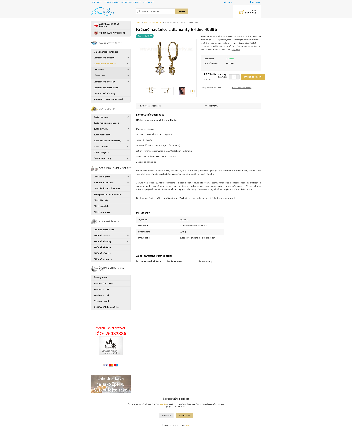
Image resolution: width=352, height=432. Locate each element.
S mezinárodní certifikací (106, 52)
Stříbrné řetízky (102, 235)
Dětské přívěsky (101, 206)
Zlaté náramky (101, 146)
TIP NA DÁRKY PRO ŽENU (112, 33)
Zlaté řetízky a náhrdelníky (107, 140)
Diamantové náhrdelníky (106, 87)
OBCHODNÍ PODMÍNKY (131, 2)
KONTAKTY (96, 2)
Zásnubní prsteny (102, 158)
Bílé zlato (99, 69)
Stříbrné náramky (102, 241)
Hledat (181, 11)
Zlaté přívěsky (101, 128)
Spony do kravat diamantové (108, 99)
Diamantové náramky (104, 93)
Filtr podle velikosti (104, 182)
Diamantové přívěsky (104, 81)
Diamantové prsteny (104, 57)
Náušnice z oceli (101, 295)
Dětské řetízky (101, 200)
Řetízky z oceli (101, 277)
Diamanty (207, 261)
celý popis (236, 49)
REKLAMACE (148, 2)
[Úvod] (112, 11)
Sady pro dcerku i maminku (107, 194)
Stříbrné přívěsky (102, 253)
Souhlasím (184, 415)
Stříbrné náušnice (102, 247)
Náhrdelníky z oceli (103, 283)
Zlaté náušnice (101, 117)
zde (187, 425)
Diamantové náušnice (105, 63)
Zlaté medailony (102, 134)
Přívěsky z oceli (101, 301)
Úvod (138, 22)
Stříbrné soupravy (103, 259)
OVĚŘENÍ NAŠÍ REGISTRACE (111, 328)
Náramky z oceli (101, 289)
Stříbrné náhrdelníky (104, 229)
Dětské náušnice (102, 176)
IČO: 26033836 (110, 334)
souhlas (163, 404)
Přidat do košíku (253, 76)
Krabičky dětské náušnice (106, 307)
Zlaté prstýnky (101, 152)
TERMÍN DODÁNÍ (111, 2)
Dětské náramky (102, 212)
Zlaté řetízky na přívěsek (106, 123)
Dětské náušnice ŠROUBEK (107, 188)
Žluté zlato (100, 75)
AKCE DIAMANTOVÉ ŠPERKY (109, 25)
